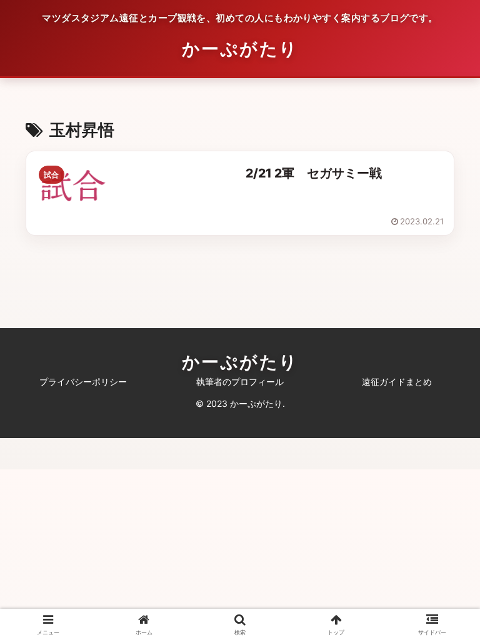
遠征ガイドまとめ (397, 381)
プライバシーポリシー (83, 381)
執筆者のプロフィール (240, 381)
